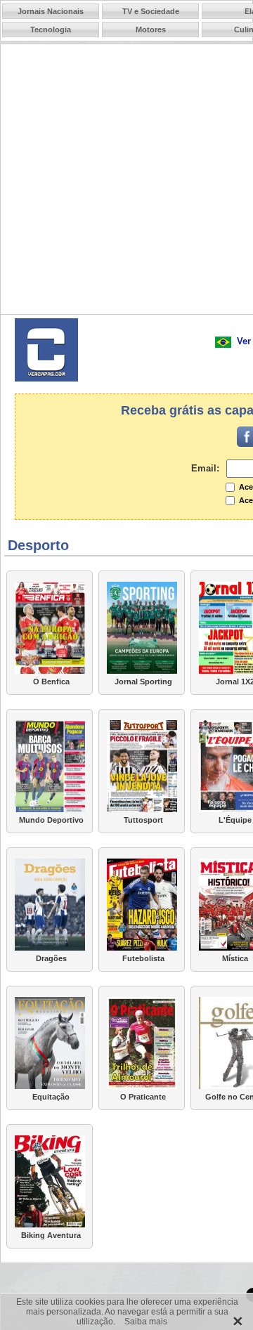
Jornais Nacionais (51, 11)
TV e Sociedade (150, 11)
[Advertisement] (126, 182)
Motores (151, 29)
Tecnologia (50, 29)
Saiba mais (145, 1321)
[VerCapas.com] (46, 375)
